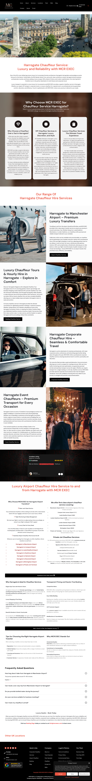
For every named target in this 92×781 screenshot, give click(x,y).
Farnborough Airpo (62, 553)
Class (82, 508)
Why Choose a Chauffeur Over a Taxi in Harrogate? (18, 132)
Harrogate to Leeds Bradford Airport (26, 550)
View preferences (84, 774)
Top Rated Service (16, 765)
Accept (60, 774)
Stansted (69, 550)
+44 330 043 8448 (82, 5)
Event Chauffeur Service (12, 442)
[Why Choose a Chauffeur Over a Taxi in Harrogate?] (18, 124)
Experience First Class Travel (45, 575)
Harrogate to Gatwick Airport (26, 556)
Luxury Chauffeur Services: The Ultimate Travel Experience (73, 133)
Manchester (70, 545)
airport (70, 502)
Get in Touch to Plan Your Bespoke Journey (45, 628)
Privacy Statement (75, 777)
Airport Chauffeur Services (58, 255)
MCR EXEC (49, 643)
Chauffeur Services (42, 138)
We (52, 502)
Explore (7, 680)
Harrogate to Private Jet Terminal (26, 565)
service (62, 505)
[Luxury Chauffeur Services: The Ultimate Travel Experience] (73, 124)
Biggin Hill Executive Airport (67, 556)
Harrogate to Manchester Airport (26, 544)
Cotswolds (76, 561)
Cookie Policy (68, 777)
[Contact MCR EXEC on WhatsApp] (15, 748)
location (82, 599)
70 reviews (37, 458)
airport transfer (23, 169)
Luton (76, 545)
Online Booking (53, 596)
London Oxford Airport (67, 559)
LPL (75, 512)
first (60, 502)
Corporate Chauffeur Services (59, 379)
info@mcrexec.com (73, 5)
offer (56, 502)
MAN (62, 508)
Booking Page (30, 723)
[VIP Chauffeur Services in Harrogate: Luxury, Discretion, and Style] (46, 124)
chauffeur (77, 502)
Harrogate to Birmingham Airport (26, 562)
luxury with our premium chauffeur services (74, 171)
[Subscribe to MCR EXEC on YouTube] (13, 748)
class (64, 502)
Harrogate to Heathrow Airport (26, 553)
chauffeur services (67, 144)
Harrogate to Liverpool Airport (26, 547)
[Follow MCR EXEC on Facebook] (10, 748)
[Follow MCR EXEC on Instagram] (8, 748)
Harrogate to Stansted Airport (26, 559)
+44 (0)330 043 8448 (12, 754)
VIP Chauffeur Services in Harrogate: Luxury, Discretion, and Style (46, 133)
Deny (72, 774)
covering (69, 505)
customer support (53, 610)
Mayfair (64, 561)
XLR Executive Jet (69, 547)
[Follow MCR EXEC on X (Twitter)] (5, 748)
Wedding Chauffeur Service (12, 319)
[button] (89, 763)
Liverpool (62, 547)
